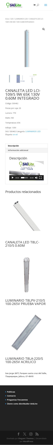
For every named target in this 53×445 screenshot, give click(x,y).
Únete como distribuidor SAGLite (22, 403)
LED (12, 19)
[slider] (24, 177)
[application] (26, 170)
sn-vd (15, 134)
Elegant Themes (26, 438)
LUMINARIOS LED (21, 19)
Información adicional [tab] (18, 150)
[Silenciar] (36, 177)
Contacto (11, 396)
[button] (43, 29)
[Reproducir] (12, 177)
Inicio (7, 19)
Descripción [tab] (13, 146)
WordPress (28, 441)
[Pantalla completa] (40, 177)
